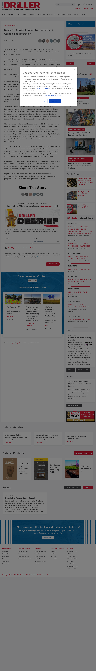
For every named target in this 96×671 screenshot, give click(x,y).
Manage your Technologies (39, 101)
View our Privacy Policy (52, 96)
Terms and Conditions (43, 88)
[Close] (75, 69)
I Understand (54, 101)
